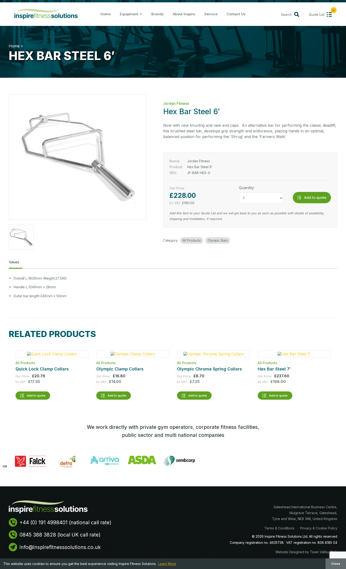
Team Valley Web (323, 552)
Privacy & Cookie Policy (318, 528)
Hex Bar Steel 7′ (274, 368)
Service (210, 14)
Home (106, 14)
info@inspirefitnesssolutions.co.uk (60, 547)
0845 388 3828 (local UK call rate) (60, 535)
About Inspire (184, 14)
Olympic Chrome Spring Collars (209, 368)
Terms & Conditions (279, 528)
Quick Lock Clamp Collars (42, 368)
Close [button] (335, 563)
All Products (191, 240)
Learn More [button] (167, 564)
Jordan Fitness (176, 103)
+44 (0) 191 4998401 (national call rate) (65, 522)
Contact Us (236, 14)
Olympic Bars (218, 240)
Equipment (129, 14)
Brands (157, 14)
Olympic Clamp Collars (120, 368)
